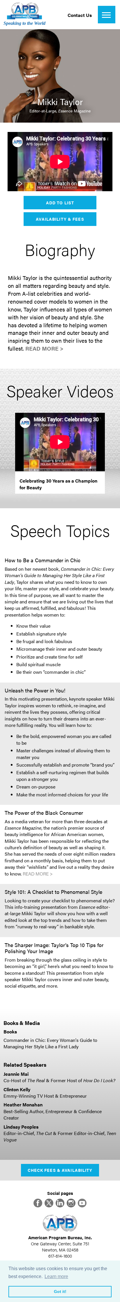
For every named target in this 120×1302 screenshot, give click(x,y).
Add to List (60, 203)
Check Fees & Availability (60, 1170)
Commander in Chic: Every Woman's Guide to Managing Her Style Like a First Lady (50, 1043)
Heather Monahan (23, 1104)
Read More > (44, 348)
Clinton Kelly (16, 1089)
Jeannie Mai (16, 1074)
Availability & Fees (60, 219)
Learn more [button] (56, 1276)
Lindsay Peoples (20, 1126)
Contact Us (80, 15)
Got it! (60, 1291)
